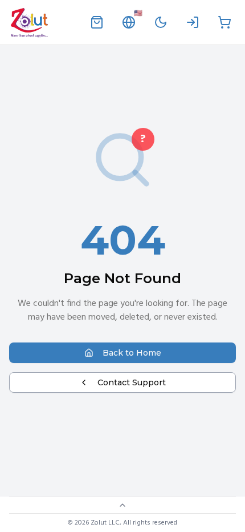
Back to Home (132, 353)
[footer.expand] (122, 505)
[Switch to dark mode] (160, 22)
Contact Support (131, 382)
